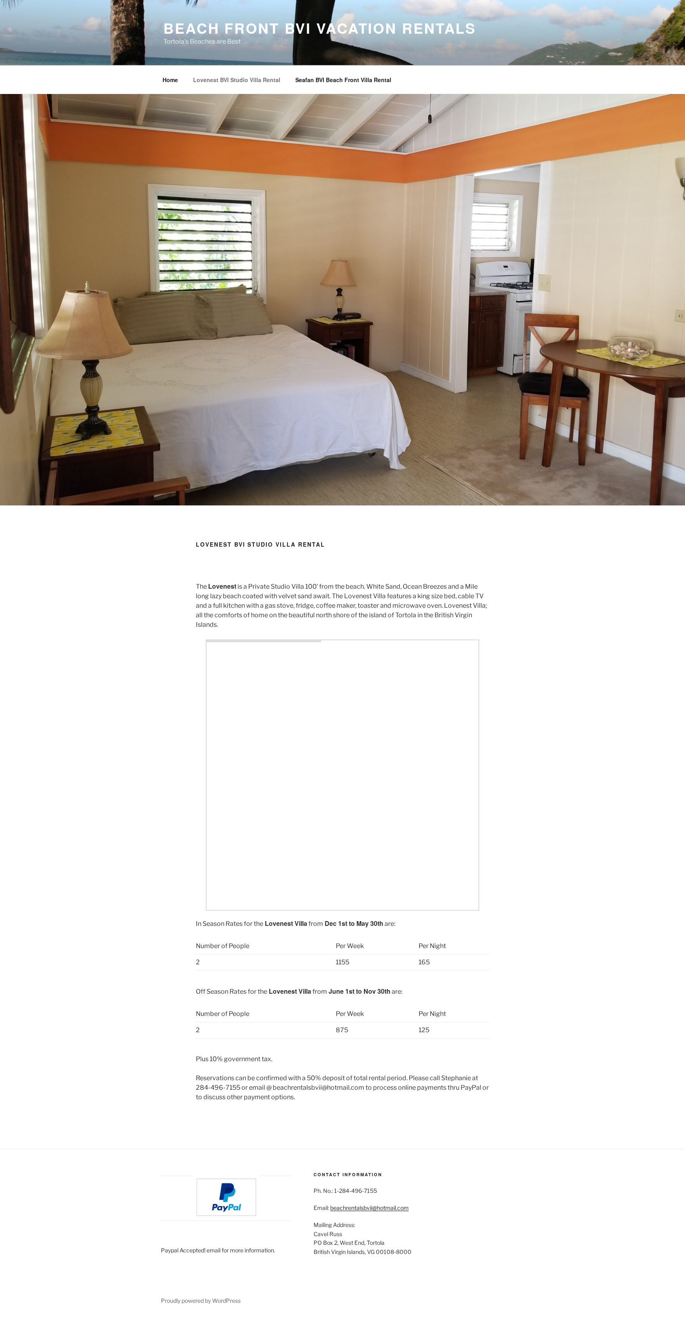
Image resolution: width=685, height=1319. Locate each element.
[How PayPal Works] (226, 1213)
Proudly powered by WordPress (201, 1300)
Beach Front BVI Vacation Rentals (319, 27)
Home (170, 80)
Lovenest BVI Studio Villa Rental (236, 80)
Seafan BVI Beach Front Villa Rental (343, 80)
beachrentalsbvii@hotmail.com (369, 1207)
